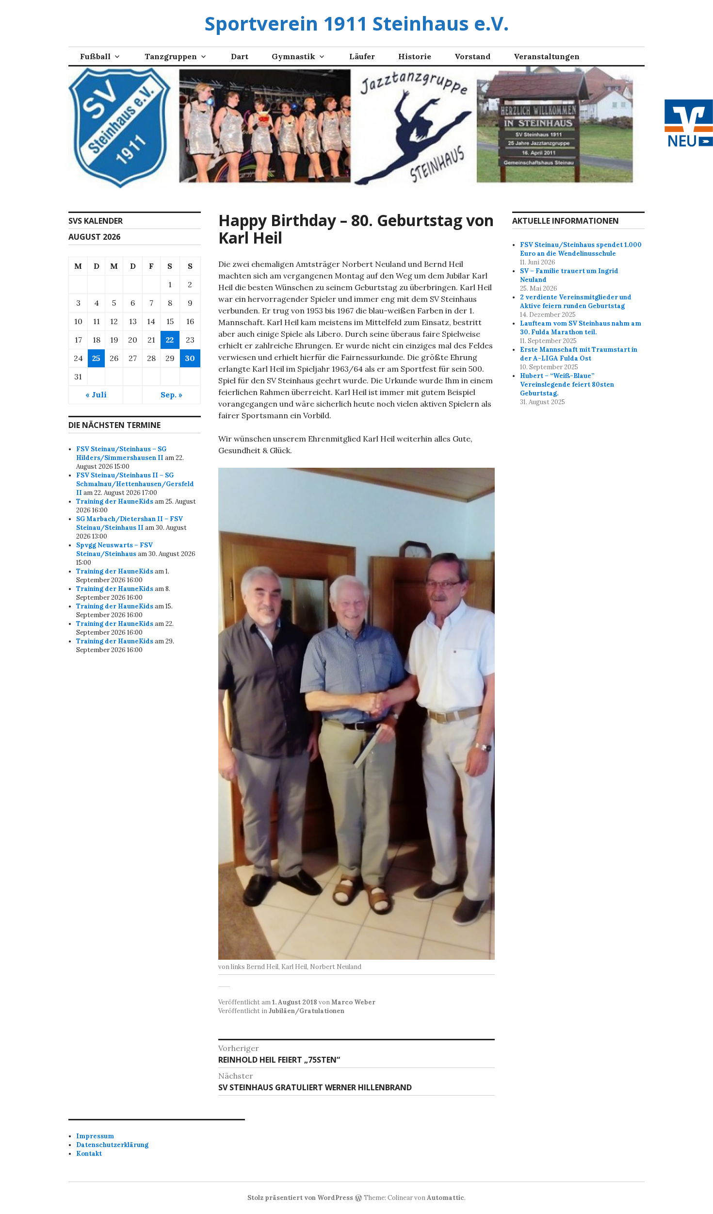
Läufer (362, 56)
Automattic (445, 1198)
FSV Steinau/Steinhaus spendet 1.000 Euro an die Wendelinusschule (581, 249)
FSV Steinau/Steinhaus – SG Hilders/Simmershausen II (121, 453)
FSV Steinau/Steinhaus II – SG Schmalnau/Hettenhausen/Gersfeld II (135, 484)
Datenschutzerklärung (112, 1145)
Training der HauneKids (114, 501)
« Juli (96, 394)
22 (170, 340)
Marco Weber (353, 1002)
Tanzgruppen (171, 56)
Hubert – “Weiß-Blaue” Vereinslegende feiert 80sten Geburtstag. (567, 384)
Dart (239, 56)
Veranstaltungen (547, 56)
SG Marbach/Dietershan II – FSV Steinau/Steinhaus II (129, 523)
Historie (414, 56)
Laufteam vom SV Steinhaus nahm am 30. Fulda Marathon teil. (580, 327)
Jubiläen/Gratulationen (306, 1011)
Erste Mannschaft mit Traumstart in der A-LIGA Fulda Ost (578, 353)
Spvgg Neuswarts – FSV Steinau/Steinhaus (114, 549)
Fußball (95, 56)
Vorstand (472, 56)
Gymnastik (293, 56)
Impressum (95, 1136)
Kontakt (89, 1153)
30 (190, 358)
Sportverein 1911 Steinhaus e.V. (357, 23)
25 (96, 358)
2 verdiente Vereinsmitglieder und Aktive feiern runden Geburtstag (576, 301)
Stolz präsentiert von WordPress (300, 1198)
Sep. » (171, 394)
